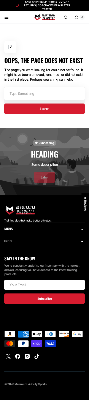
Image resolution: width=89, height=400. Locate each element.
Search (44, 108)
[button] (6, 17)
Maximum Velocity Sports (30, 384)
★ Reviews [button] (85, 204)
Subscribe (44, 298)
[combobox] (44, 93)
